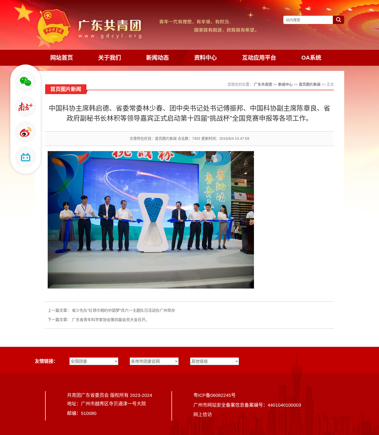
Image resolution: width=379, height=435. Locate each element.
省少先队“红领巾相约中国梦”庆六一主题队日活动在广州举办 (123, 310)
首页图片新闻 (309, 84)
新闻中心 (285, 84)
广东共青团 (263, 84)
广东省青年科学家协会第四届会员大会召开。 (110, 319)
